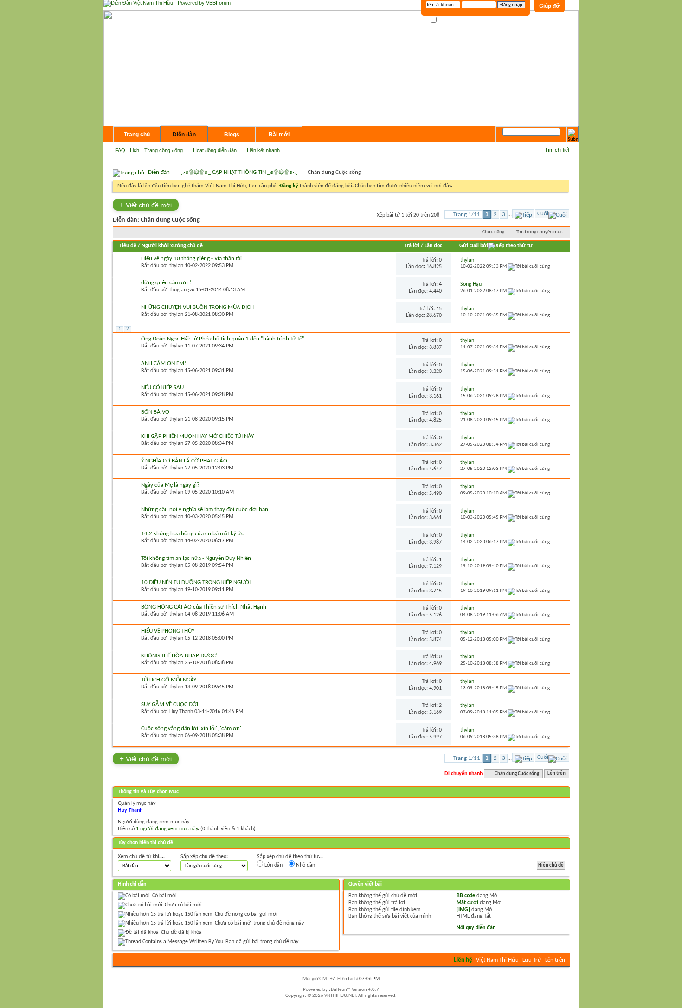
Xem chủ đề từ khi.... (141, 857)
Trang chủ (137, 134)
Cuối (542, 214)
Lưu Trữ (531, 960)
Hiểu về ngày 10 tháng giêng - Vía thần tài (191, 259)
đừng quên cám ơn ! (166, 283)
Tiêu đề (127, 246)
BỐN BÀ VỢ (155, 412)
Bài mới (279, 134)
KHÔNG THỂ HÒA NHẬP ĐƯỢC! (179, 656)
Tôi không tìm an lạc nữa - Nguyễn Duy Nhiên (196, 558)
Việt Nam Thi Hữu (497, 960)
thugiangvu (181, 290)
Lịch (134, 150)
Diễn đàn (184, 134)
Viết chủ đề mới (146, 205)
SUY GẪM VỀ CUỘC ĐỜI (169, 704)
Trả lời (412, 246)
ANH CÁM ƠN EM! (163, 363)
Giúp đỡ (549, 6)
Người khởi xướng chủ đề (172, 246)
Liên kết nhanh (263, 150)
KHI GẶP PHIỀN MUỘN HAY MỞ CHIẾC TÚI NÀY (197, 436)
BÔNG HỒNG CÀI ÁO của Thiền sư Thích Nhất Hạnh (203, 607)
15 (439, 309)
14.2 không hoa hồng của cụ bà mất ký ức (192, 534)
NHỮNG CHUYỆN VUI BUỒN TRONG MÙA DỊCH (197, 307)
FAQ (120, 150)
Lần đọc (433, 246)
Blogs (231, 134)
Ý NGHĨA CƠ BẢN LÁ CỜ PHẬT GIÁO (184, 461)
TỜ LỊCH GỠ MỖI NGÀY (168, 680)
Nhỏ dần (305, 865)
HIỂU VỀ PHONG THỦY (167, 631)
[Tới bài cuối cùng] (529, 266)
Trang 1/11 (466, 215)
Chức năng (493, 232)
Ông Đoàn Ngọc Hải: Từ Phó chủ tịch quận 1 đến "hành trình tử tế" (222, 339)
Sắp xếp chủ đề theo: (204, 857)
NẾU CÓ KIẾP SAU (162, 388)
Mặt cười (467, 902)
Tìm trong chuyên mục (539, 232)
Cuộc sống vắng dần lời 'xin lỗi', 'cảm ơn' (191, 729)
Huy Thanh (181, 711)
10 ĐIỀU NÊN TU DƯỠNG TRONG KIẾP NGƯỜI (196, 582)
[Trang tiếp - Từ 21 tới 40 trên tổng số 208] (523, 213)
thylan (176, 266)
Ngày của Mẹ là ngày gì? (170, 485)
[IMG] (463, 909)
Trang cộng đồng (163, 150)
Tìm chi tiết (557, 150)
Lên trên (556, 774)
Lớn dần (273, 865)
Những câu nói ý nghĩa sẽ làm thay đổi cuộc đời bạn (204, 510)
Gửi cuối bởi (473, 246)
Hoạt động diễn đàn (215, 150)
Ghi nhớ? (447, 20)
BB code (466, 896)
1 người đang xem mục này (167, 829)
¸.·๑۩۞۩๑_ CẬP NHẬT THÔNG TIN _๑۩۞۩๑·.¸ (238, 172)
